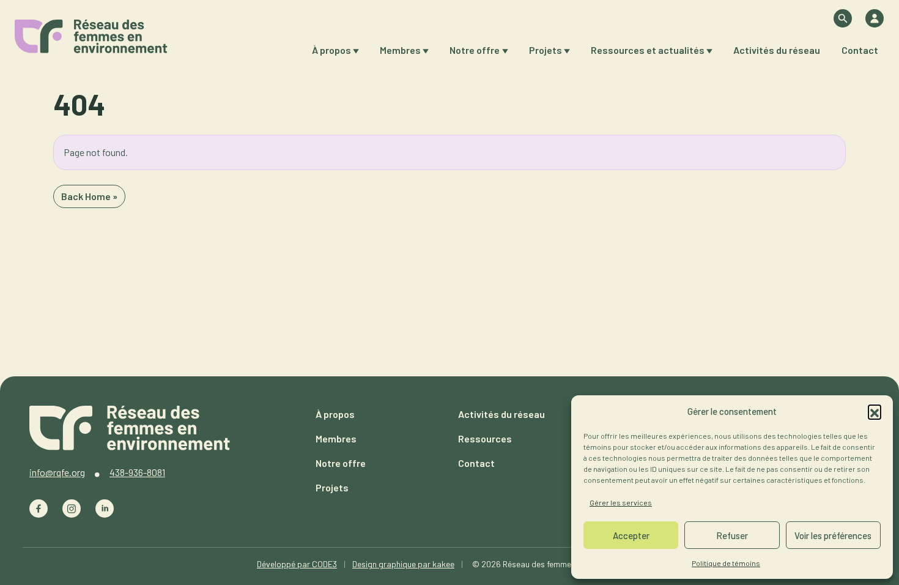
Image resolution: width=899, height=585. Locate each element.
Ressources (485, 438)
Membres (400, 50)
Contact (860, 50)
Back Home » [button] (89, 196)
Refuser (732, 535)
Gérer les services (621, 502)
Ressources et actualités (648, 50)
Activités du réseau (776, 50)
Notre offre (475, 50)
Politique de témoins (726, 563)
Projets (545, 50)
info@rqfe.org (57, 472)
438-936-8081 (137, 472)
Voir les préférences (832, 535)
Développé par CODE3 (297, 564)
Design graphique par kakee (403, 564)
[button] (874, 411)
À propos (331, 50)
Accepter (631, 535)
